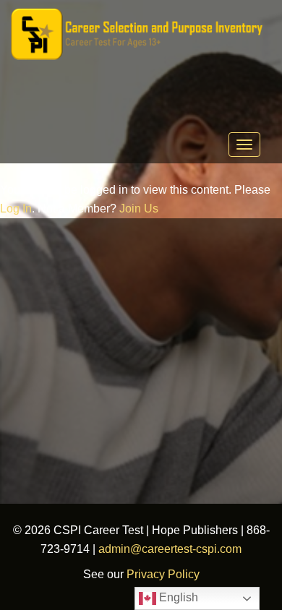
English (177, 597)
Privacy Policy (163, 574)
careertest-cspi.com (192, 549)
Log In (16, 208)
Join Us (138, 208)
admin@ (120, 549)
